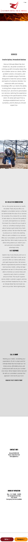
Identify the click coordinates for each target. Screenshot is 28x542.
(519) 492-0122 (16, 455)
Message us (20, 539)
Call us (6, 539)
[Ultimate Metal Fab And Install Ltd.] (14, 5)
